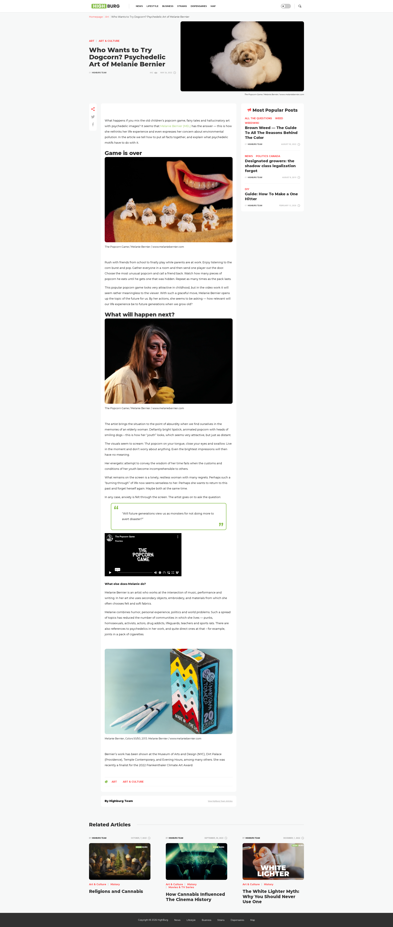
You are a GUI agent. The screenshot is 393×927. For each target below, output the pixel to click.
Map (213, 6)
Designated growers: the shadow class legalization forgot (270, 166)
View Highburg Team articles (220, 801)
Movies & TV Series (181, 887)
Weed (279, 118)
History (115, 884)
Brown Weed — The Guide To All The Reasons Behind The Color (271, 133)
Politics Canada (268, 156)
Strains (182, 6)
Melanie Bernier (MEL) (175, 126)
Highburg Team (97, 73)
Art (91, 40)
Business (167, 6)
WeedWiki (252, 123)
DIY (247, 189)
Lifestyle (152, 6)
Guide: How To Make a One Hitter (271, 196)
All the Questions (258, 118)
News (139, 6)
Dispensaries (199, 6)
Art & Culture (108, 40)
